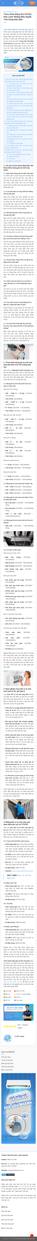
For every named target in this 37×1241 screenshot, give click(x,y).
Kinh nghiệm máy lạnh (10, 11)
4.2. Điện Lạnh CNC (13, 156)
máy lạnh (7, 315)
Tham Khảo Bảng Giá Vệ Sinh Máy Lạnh (18, 29)
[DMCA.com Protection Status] (8, 1175)
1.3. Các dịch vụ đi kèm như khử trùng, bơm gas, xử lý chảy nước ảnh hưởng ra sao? (20, 95)
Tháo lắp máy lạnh (7, 1066)
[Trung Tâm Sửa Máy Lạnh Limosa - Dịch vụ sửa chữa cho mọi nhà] (18, 3)
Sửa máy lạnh (6, 1057)
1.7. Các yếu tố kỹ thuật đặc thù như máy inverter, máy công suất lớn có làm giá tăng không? (20, 117)
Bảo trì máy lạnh (6, 1070)
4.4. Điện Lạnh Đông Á (14, 161)
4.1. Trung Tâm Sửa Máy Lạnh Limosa (18, 154)
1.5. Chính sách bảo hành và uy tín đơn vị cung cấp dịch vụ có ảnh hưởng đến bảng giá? (20, 106)
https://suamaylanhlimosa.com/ (22, 871)
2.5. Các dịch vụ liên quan (15, 143)
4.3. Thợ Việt (11, 159)
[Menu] (3, 3)
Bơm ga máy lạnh (7, 1063)
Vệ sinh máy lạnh (7, 1060)
